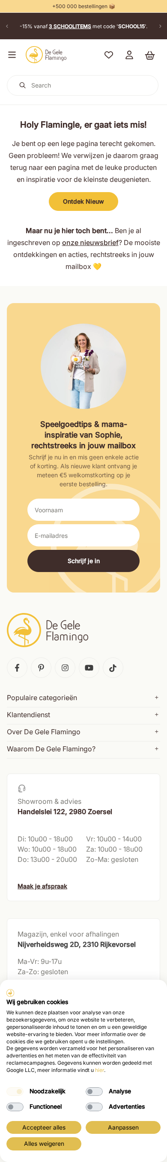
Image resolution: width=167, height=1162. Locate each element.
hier (99, 1070)
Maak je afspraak (42, 886)
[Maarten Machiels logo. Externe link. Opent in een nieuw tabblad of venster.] (10, 993)
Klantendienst (28, 714)
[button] (10, 54)
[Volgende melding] (160, 26)
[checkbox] (15, 1091)
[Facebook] (17, 667)
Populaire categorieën (42, 697)
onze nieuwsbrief (90, 242)
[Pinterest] (41, 667)
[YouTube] (89, 667)
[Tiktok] (113, 667)
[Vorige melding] (7, 26)
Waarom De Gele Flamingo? (51, 748)
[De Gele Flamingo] (46, 54)
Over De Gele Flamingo (44, 731)
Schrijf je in (84, 560)
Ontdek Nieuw (83, 201)
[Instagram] (65, 667)
